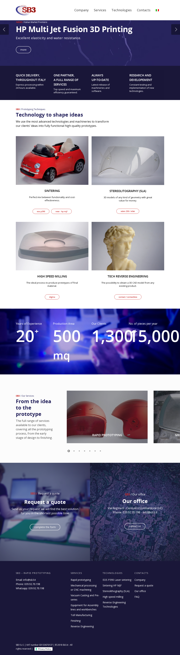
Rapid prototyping (81, 579)
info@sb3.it (29, 579)
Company (81, 10)
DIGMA (52, 297)
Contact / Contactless (128, 297)
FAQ (136, 596)
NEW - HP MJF (61, 211)
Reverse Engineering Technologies (114, 604)
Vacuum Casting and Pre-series (85, 597)
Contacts (143, 10)
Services (100, 10)
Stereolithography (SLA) (116, 591)
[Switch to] (157, 12)
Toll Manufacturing (81, 615)
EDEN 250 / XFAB (128, 211)
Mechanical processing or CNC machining (84, 587)
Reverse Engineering (82, 626)
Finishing (76, 620)
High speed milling (113, 596)
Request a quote (143, 585)
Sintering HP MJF (112, 585)
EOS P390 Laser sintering (117, 579)
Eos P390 (41, 211)
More (23, 49)
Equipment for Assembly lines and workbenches (84, 607)
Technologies (121, 10)
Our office (140, 591)
